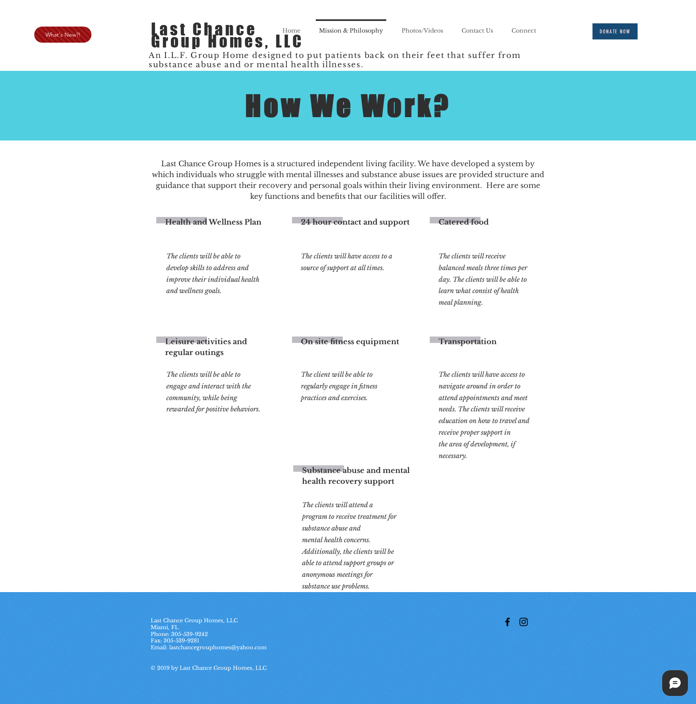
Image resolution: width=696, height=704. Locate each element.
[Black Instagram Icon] (523, 622)
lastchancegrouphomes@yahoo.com (218, 647)
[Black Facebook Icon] (507, 622)
